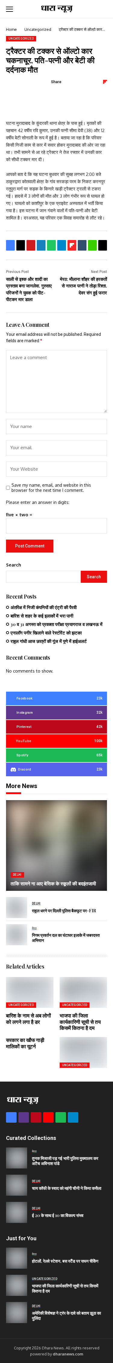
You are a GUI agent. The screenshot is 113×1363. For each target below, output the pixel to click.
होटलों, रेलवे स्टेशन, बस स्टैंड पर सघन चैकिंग (65, 1261)
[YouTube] (48, 1117)
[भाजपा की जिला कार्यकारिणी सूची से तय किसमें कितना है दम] (16, 1285)
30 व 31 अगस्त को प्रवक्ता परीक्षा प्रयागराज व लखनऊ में (56, 624)
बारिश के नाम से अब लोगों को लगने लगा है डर (28, 1018)
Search (13, 565)
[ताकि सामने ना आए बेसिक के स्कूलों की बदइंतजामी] (56, 845)
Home (11, 29)
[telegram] (73, 1117)
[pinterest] (36, 1117)
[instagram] (23, 1117)
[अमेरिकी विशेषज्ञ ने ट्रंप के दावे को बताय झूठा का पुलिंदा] (16, 1312)
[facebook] (11, 1117)
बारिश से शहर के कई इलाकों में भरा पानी (42, 615)
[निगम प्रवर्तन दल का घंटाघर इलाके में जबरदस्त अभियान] (16, 934)
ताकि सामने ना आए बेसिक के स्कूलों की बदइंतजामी (53, 883)
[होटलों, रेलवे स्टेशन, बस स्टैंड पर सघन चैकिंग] (16, 1258)
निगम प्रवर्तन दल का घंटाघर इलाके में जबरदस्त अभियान (66, 937)
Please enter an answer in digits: (37, 502)
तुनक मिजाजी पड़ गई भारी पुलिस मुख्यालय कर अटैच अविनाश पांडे (65, 1160)
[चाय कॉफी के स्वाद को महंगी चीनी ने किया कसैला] (16, 1185)
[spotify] (60, 1117)
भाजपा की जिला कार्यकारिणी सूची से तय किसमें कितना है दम (80, 1021)
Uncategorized (37, 29)
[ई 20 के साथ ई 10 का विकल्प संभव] (16, 1212)
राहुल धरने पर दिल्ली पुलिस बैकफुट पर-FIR (64, 911)
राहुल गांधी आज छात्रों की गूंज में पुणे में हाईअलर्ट (49, 641)
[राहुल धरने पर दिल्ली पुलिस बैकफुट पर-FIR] (16, 907)
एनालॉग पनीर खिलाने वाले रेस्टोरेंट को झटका (46, 632)
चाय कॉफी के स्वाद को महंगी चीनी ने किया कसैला (66, 1188)
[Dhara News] (56, 9)
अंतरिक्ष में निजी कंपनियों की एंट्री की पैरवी (44, 607)
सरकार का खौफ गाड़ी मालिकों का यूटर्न (25, 1043)
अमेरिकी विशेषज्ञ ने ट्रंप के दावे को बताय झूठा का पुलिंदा (66, 1315)
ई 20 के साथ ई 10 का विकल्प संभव (57, 1215)
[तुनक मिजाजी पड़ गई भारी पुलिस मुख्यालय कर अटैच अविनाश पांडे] (16, 1158)
